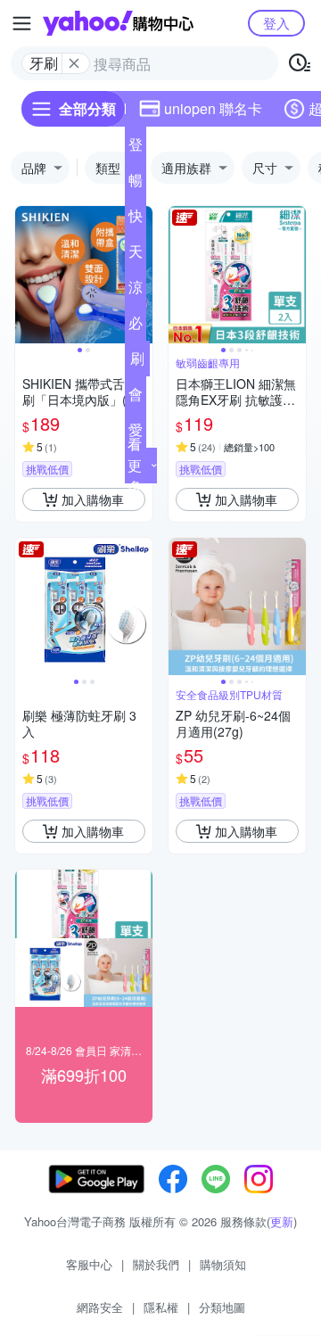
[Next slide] (294, 274)
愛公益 (135, 433)
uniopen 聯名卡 (213, 108)
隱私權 (161, 1307)
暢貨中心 (135, 183)
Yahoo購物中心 (118, 23)
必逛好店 (135, 326)
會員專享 (135, 397)
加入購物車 (93, 499)
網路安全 (100, 1307)
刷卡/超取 (137, 362)
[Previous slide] (26, 274)
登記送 (135, 148)
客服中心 (89, 1264)
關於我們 (156, 1264)
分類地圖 (222, 1307)
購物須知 (223, 1264)
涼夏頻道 (135, 290)
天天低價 (135, 255)
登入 (276, 22)
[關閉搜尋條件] (74, 63)
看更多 (135, 465)
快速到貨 (135, 219)
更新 (281, 1221)
